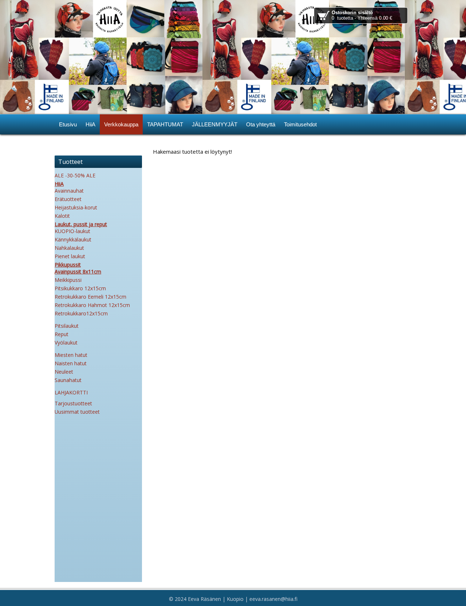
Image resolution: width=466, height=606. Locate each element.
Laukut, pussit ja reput (81, 224)
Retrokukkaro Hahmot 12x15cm (92, 305)
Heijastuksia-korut (76, 207)
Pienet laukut (70, 256)
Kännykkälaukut (73, 239)
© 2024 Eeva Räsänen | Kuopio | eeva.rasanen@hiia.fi (233, 598)
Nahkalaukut (69, 247)
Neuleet (64, 371)
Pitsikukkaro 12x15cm (80, 288)
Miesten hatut (71, 354)
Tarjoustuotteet (73, 403)
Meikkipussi (68, 279)
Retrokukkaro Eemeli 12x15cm (90, 296)
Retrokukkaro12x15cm (81, 313)
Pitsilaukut (67, 325)
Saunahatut (68, 380)
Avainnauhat (69, 190)
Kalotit (62, 215)
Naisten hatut (71, 363)
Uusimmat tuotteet (77, 411)
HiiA (59, 183)
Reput (61, 334)
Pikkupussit (68, 264)
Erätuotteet (68, 199)
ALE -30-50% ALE (75, 175)
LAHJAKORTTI (71, 392)
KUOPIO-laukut (72, 231)
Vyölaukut (66, 342)
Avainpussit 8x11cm (78, 271)
